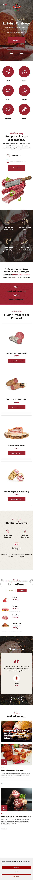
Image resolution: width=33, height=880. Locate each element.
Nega (16, 872)
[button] (12, 699)
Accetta (16, 867)
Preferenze (16, 876)
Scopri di (15, 42)
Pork (2, 767)
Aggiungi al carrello (16, 339)
